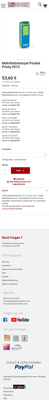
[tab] (24, 190)
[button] (17, 59)
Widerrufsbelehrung (10, 280)
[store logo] (19, 5)
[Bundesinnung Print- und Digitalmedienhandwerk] (16, 341)
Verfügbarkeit (7, 160)
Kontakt (5, 277)
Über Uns (5, 262)
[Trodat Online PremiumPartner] (7, 341)
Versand (17, 82)
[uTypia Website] (19, 388)
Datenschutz (8, 391)
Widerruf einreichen (10, 284)
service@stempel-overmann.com (16, 301)
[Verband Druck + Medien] (6, 350)
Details (5, 190)
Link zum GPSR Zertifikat (12, 209)
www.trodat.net (27, 206)
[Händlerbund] (17, 350)
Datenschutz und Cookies (12, 269)
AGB (4, 273)
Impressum (6, 265)
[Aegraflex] (24, 341)
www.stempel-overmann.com (15, 304)
